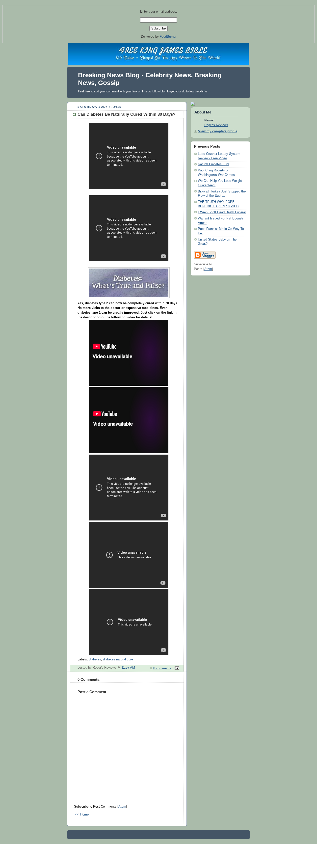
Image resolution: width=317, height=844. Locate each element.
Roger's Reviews (216, 125)
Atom (122, 806)
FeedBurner (168, 36)
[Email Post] (176, 668)
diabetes (95, 659)
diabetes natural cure (118, 659)
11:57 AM (128, 667)
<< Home (82, 814)
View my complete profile (217, 131)
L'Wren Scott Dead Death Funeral (222, 212)
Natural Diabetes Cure (213, 164)
